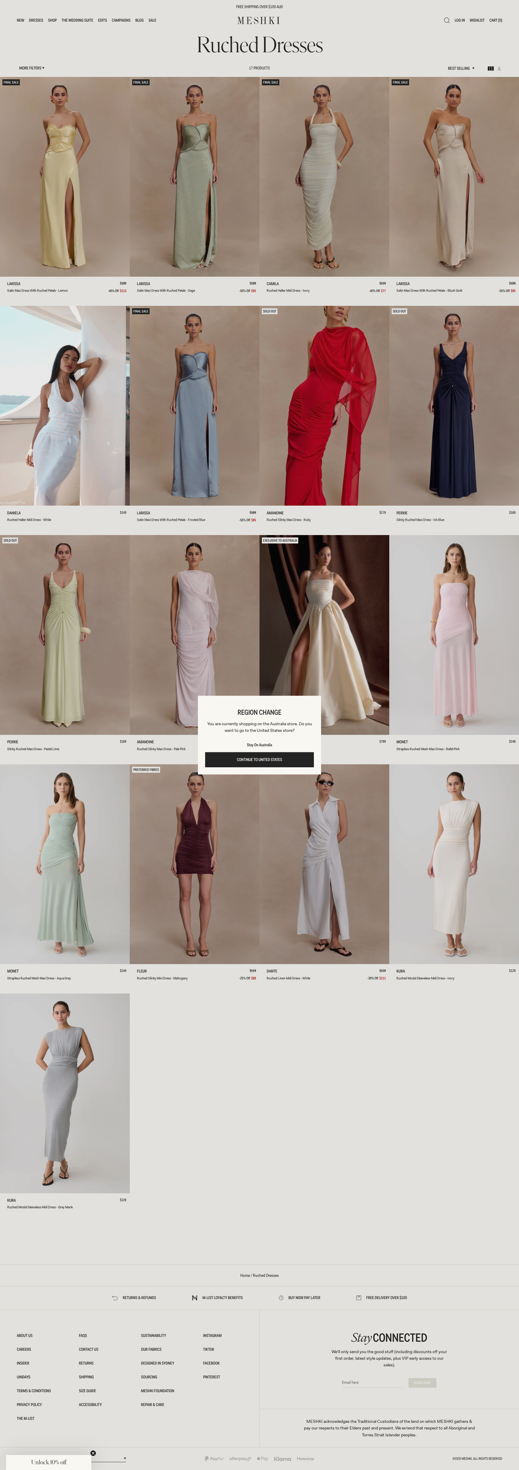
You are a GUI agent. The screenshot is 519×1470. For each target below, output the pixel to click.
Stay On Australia (259, 745)
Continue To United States (259, 759)
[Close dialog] (86, 690)
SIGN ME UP (47, 749)
